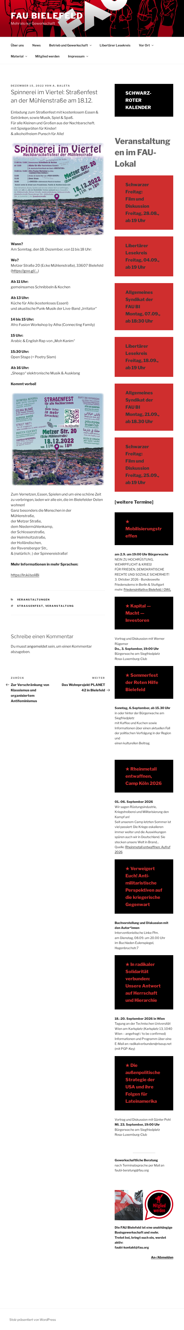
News (36, 45)
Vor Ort (144, 45)
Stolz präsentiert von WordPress (32, 1319)
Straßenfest (30, 605)
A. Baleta (61, 85)
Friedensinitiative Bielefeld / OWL (147, 589)
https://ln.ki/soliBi (25, 575)
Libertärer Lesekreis (115, 45)
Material (17, 56)
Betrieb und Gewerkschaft (68, 45)
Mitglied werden (47, 56)
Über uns (17, 45)
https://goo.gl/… (25, 271)
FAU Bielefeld (47, 16)
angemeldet (37, 646)
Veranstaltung (59, 605)
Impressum (76, 56)
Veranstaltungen (33, 599)
